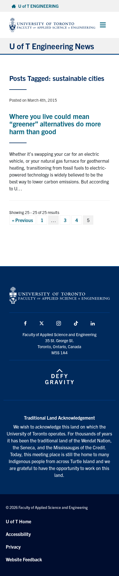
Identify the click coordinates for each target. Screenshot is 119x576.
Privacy (13, 547)
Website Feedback (24, 559)
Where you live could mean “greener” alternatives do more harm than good (55, 124)
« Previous (22, 220)
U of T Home (18, 521)
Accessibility (18, 534)
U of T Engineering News (51, 46)
